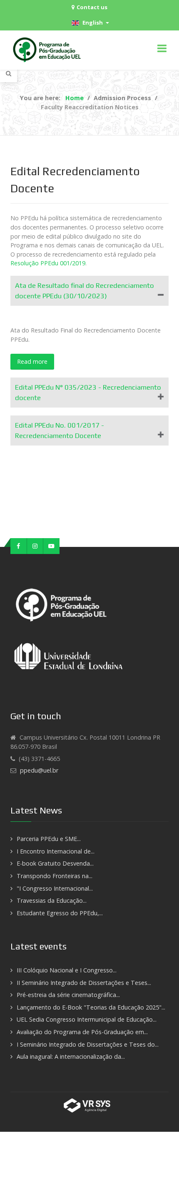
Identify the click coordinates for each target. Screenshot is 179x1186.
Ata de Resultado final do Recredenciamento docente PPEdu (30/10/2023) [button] (84, 290)
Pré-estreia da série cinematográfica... (68, 995)
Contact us (92, 7)
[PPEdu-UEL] (48, 50)
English (92, 22)
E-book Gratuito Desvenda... (55, 863)
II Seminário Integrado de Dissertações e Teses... (84, 983)
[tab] (89, 291)
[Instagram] (35, 546)
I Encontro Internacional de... (55, 851)
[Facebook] (18, 546)
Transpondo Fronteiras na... (54, 876)
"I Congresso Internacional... (55, 888)
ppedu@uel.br (39, 770)
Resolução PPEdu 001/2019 (47, 263)
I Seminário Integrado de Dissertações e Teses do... (88, 1044)
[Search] (8, 73)
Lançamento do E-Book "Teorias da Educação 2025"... (91, 1007)
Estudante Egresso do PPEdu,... (60, 913)
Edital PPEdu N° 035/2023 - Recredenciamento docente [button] (88, 392)
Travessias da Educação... (52, 900)
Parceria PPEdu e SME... (49, 839)
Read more (32, 361)
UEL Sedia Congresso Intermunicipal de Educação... (87, 1019)
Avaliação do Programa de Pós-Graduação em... (82, 1032)
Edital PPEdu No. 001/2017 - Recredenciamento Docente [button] (59, 430)
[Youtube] (51, 546)
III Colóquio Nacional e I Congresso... (67, 970)
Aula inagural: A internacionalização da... (71, 1056)
